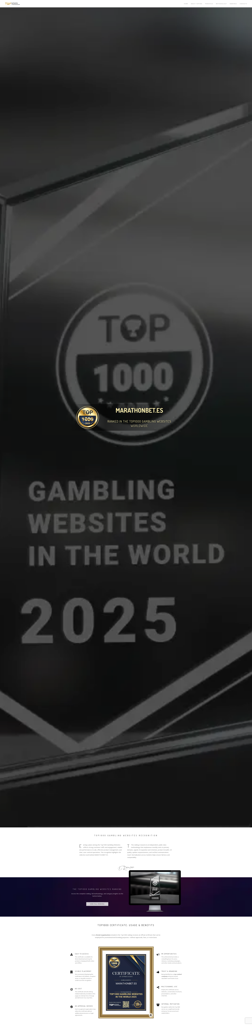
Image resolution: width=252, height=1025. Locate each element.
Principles (209, 3)
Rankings (233, 3)
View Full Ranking (97, 904)
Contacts (243, 3)
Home (186, 3)
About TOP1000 (196, 3)
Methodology (221, 3)
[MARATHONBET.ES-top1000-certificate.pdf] (151, 1015)
